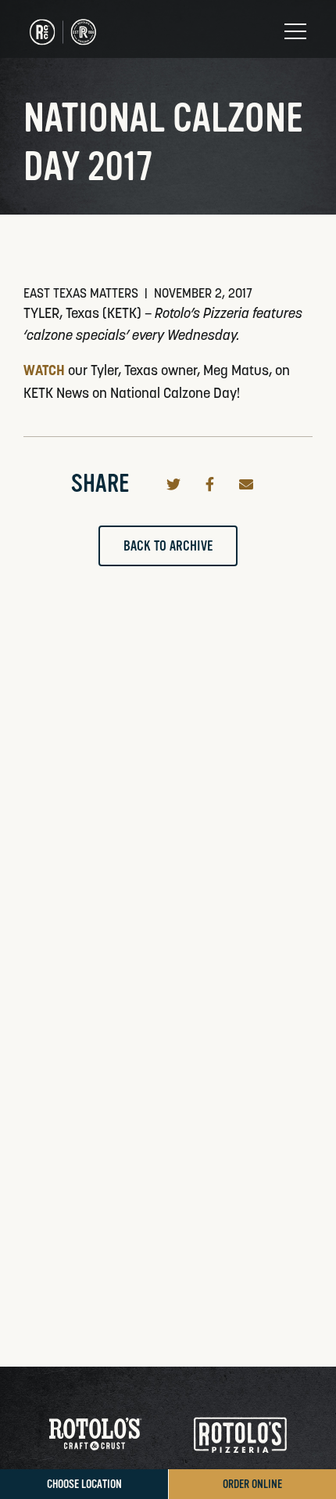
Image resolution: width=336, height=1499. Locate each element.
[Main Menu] (295, 31)
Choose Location (84, 1484)
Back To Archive (168, 546)
